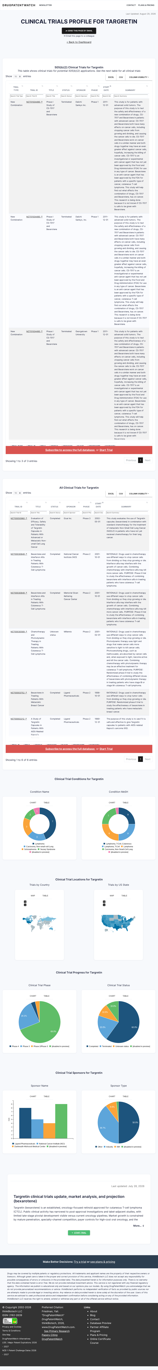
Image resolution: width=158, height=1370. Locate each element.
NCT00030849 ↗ (19, 554)
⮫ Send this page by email (79, 31)
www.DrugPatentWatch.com (58, 1327)
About (93, 1311)
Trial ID (34, 90)
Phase (94, 90)
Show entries (18, 76)
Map (33, 895)
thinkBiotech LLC (12, 1311)
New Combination (16, 103)
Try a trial (80, 1261)
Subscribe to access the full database (70, 450)
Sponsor (80, 90)
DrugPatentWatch (18, 5)
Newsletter (45, 5)
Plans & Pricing (146, 5)
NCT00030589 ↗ (19, 632)
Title (51, 90)
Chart (33, 802)
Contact (131, 5)
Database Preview (100, 1323)
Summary (130, 90)
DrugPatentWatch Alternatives (16, 1339)
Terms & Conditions (11, 1331)
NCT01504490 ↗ (34, 102)
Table (46, 802)
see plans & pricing (102, 1261)
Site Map (6, 1335)
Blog (92, 1315)
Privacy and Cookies (11, 1327)
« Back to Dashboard (79, 42)
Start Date (106, 88)
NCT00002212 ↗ (19, 719)
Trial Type (16, 88)
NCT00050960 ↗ (19, 518)
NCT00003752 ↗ (19, 693)
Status (66, 90)
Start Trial (106, 450)
